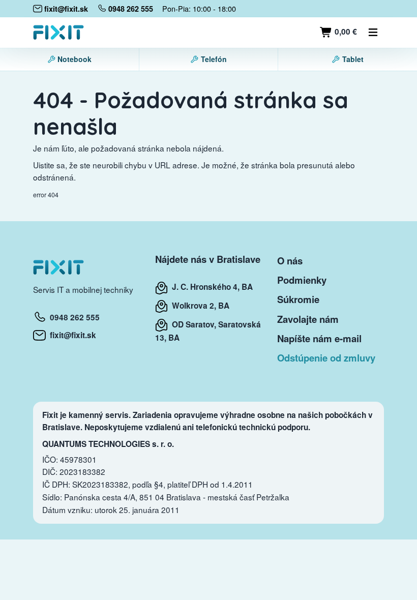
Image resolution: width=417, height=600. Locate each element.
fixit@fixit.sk (71, 335)
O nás (290, 260)
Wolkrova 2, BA (198, 305)
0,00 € (345, 31)
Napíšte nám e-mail (319, 338)
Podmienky (301, 280)
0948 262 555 (73, 317)
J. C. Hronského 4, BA (210, 286)
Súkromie (298, 299)
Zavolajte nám (308, 319)
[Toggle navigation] (373, 32)
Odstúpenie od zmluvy (326, 358)
